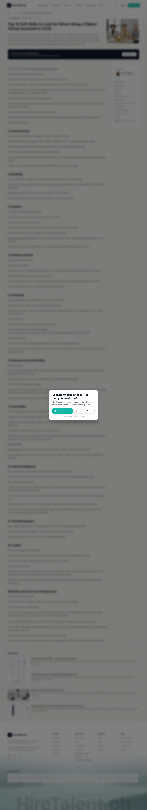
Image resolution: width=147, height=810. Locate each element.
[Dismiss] (95, 393)
